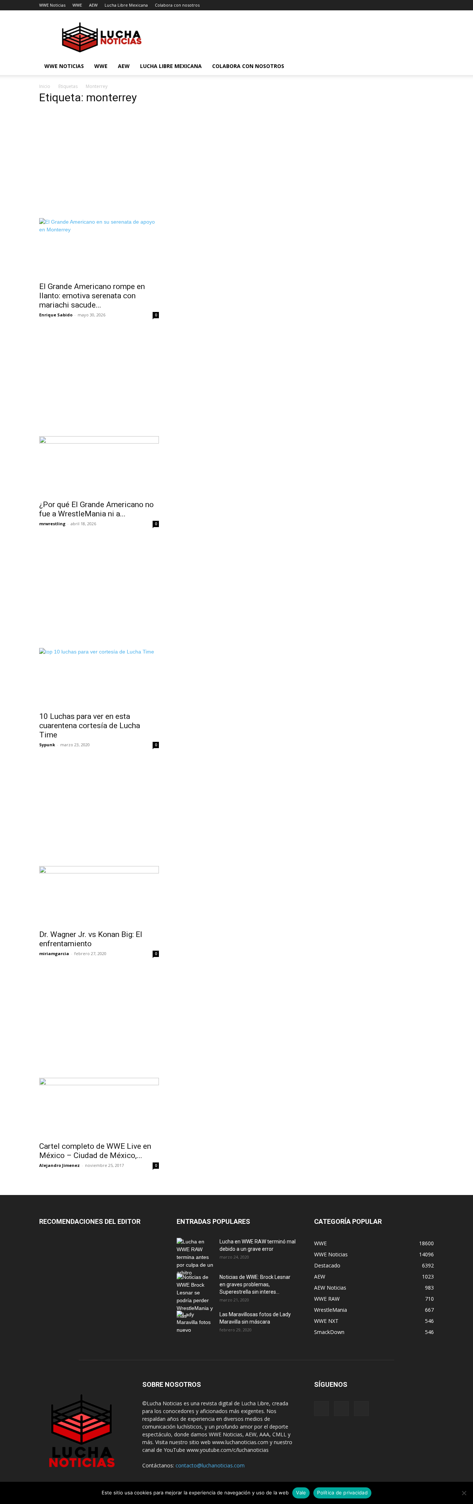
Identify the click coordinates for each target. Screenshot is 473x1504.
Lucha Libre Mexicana (126, 5)
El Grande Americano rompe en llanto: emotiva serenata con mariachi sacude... (92, 295)
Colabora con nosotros (177, 5)
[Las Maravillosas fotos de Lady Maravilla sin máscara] (195, 1324)
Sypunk (47, 744)
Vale (301, 1492)
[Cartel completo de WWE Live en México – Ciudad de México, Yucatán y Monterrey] (99, 1107)
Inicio (44, 86)
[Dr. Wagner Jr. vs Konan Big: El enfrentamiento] (99, 895)
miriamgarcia (54, 953)
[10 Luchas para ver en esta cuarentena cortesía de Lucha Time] (99, 677)
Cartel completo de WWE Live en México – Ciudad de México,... (95, 1151)
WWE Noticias (52, 5)
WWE (77, 5)
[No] (463, 1493)
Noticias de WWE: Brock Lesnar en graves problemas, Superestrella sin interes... (255, 1284)
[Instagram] (341, 1408)
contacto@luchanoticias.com (210, 1465)
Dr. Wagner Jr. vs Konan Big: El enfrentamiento (90, 939)
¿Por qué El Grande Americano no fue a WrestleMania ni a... (96, 509)
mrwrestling (52, 523)
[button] (425, 66)
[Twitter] (361, 1408)
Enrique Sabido (55, 315)
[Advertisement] (167, 163)
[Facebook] (321, 1408)
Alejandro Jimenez (59, 1165)
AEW (93, 5)
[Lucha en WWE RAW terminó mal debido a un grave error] (195, 1257)
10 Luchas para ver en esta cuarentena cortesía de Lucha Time (89, 725)
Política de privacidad (342, 1492)
